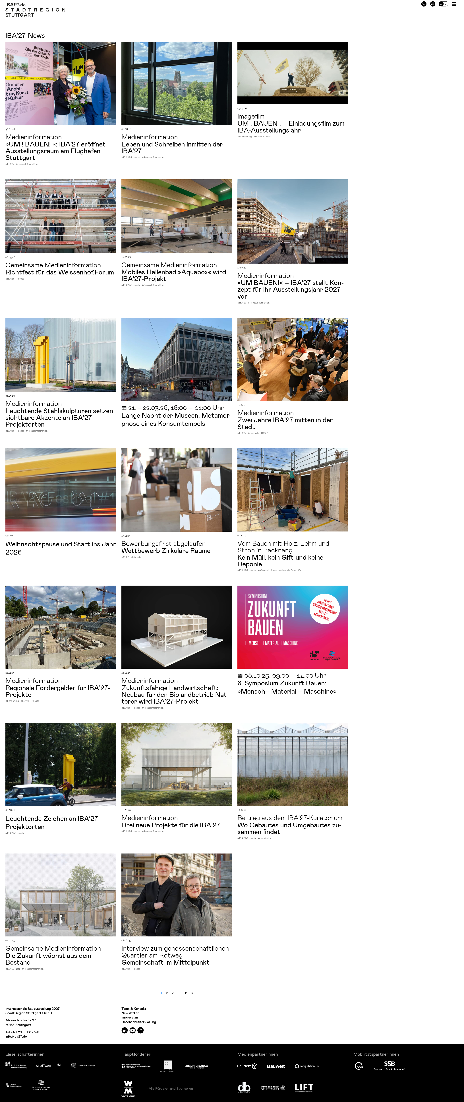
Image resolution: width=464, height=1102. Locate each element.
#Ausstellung (244, 136)
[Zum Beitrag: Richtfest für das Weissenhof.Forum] (60, 216)
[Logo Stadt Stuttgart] (48, 1065)
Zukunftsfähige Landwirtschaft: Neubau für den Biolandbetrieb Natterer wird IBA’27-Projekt (175, 694)
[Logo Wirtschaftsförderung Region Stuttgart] (41, 1085)
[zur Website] (13, 1085)
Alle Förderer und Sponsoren (171, 1088)
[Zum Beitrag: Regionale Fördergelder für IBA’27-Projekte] (60, 627)
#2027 (125, 557)
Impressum (129, 1017)
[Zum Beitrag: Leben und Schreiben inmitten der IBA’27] (176, 83)
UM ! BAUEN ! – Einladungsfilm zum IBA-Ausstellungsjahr (291, 126)
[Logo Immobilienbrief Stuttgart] (273, 1088)
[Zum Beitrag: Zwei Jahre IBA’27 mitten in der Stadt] (292, 359)
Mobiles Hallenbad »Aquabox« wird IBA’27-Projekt (173, 275)
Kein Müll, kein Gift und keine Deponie (280, 560)
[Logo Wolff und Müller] (128, 1089)
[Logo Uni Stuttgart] (83, 1065)
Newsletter (130, 1013)
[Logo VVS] (358, 1065)
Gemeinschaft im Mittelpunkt (165, 962)
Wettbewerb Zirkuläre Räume (165, 550)
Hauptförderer (136, 1054)
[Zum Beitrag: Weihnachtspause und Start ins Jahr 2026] (60, 489)
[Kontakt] (424, 3)
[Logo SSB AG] (389, 1066)
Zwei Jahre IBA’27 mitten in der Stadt (285, 422)
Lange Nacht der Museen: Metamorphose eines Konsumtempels (176, 419)
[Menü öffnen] (454, 4)
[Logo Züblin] (196, 1066)
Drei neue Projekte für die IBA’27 (170, 825)
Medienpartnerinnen (257, 1054)
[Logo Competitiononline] (307, 1066)
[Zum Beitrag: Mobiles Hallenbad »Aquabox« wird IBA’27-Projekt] (176, 216)
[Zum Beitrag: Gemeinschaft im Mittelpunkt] (176, 895)
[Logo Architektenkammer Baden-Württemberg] (15, 1065)
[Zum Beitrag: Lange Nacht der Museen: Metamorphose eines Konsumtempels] (176, 359)
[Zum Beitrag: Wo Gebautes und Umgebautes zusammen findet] (292, 764)
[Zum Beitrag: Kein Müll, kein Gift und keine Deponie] (292, 489)
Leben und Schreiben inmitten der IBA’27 (172, 147)
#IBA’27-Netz (12, 968)
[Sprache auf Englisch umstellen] (443, 3)
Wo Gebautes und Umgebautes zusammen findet (289, 828)
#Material (136, 557)
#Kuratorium (265, 838)
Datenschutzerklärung (138, 1022)
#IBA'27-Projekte (130, 157)
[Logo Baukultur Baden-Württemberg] (167, 1066)
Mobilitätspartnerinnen (376, 1054)
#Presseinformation (27, 164)
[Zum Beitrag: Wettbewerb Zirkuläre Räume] (176, 490)
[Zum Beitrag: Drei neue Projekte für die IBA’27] (176, 764)
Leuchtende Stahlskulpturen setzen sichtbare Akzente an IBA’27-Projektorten (59, 417)
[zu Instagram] (140, 1030)
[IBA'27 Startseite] (35, 5)
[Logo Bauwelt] (276, 1066)
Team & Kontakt (133, 1009)
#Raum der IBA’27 (258, 433)
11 (186, 993)
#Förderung (12, 700)
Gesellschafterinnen (24, 1054)
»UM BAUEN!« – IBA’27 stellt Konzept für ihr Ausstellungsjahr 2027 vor (290, 289)
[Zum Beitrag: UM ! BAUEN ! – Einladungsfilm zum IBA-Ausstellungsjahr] (292, 73)
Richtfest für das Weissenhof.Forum (59, 272)
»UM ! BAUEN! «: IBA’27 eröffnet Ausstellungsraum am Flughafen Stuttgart (55, 150)
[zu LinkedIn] (124, 1030)
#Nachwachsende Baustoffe (286, 570)
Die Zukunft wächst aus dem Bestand (48, 958)
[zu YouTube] (132, 1030)
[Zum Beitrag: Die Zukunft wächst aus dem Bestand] (60, 895)
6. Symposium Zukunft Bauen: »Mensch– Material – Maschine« (287, 687)
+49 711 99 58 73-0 (25, 1032)
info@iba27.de (16, 1036)
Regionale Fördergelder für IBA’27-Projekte (57, 690)
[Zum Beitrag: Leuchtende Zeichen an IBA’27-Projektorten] (60, 764)
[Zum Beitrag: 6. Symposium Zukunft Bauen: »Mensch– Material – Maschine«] (292, 627)
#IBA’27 (9, 164)
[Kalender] (432, 3)
